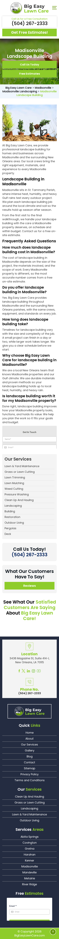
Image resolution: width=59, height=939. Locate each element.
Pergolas (10, 528)
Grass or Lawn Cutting (20, 472)
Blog (30, 756)
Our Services (29, 744)
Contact (29, 762)
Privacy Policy (29, 774)
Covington (30, 843)
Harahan (29, 854)
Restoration (12, 517)
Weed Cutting (14, 489)
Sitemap (29, 768)
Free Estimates (29, 74)
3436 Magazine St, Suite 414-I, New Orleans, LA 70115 (29, 660)
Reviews (29, 586)
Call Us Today (29, 64)
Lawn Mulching (14, 483)
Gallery (29, 750)
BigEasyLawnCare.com (29, 935)
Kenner (29, 860)
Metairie (29, 878)
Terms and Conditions (30, 780)
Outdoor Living (14, 523)
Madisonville (29, 866)
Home (30, 733)
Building (10, 511)
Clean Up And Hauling (19, 500)
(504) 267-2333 (29, 23)
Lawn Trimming (15, 477)
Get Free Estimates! (29, 32)
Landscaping (13, 506)
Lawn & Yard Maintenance (22, 466)
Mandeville (29, 872)
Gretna (29, 848)
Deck (8, 534)
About (29, 738)
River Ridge (29, 884)
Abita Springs (30, 837)
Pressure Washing (17, 494)
